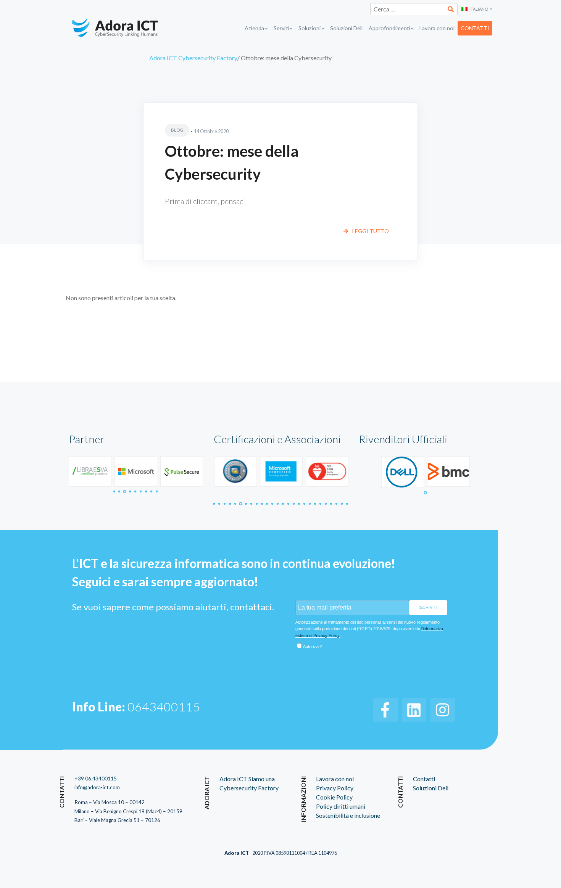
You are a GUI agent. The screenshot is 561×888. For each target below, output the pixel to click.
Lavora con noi (437, 28)
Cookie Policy (334, 797)
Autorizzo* (312, 646)
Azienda (254, 28)
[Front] (125, 28)
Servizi (281, 28)
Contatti (475, 28)
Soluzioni (309, 28)
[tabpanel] (90, 471)
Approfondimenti (389, 28)
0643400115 (136, 706)
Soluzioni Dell (346, 28)
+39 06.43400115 (95, 778)
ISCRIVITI (428, 607)
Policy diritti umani (340, 806)
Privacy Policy (334, 787)
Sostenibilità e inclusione (348, 815)
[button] (476, 9)
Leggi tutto (370, 231)
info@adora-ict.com (97, 787)
